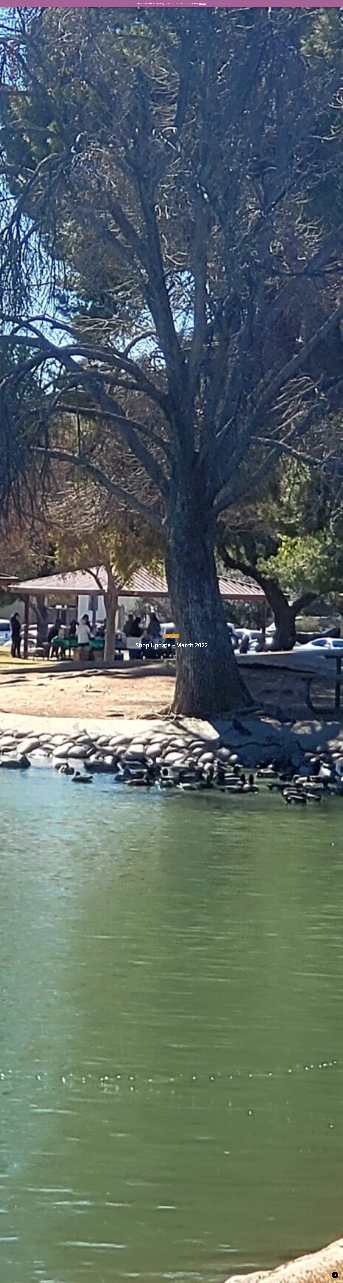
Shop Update (171, 636)
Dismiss (202, 3)
